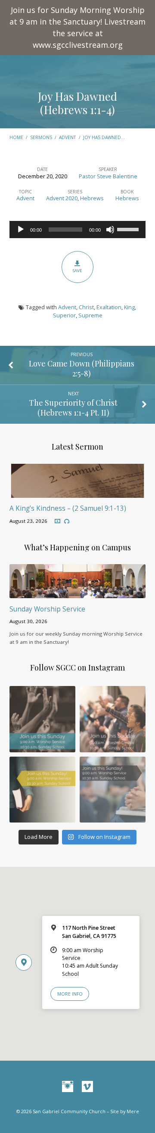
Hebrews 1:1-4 (78, 109)
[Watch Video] (57, 521)
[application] (77, 229)
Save (77, 270)
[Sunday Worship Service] (77, 593)
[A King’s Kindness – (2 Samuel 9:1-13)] (77, 493)
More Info (70, 994)
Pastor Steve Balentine (108, 176)
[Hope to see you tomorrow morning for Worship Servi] (113, 719)
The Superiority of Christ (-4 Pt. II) (73, 407)
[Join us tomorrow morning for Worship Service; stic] (42, 719)
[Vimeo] (87, 1087)
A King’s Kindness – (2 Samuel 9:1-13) (67, 508)
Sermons (41, 137)
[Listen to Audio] (66, 521)
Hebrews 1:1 (60, 412)
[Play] (20, 229)
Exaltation (108, 307)
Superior (64, 315)
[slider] (129, 228)
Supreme (90, 315)
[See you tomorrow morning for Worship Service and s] (42, 790)
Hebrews (92, 198)
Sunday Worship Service (47, 609)
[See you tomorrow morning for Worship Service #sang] (113, 790)
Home (16, 137)
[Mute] (110, 229)
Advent (67, 137)
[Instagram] (67, 1087)
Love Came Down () (81, 368)
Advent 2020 (62, 198)
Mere (133, 1111)
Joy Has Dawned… (104, 137)
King (129, 307)
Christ (86, 307)
